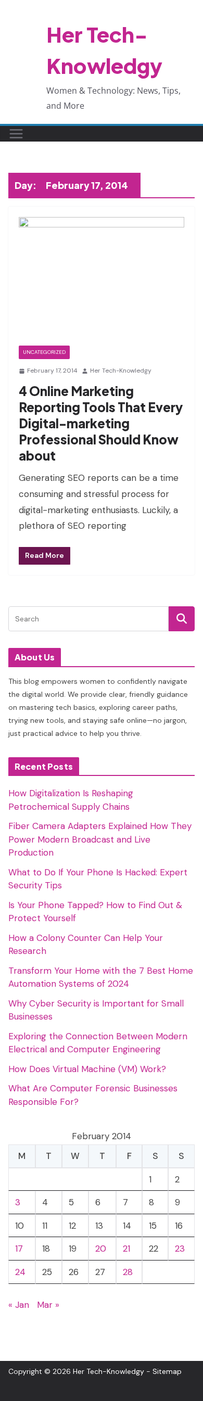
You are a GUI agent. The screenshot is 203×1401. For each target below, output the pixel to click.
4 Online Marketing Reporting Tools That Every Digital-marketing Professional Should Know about (101, 423)
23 (180, 1248)
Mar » (48, 1304)
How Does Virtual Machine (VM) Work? (87, 1069)
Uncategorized (44, 352)
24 (20, 1272)
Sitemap (167, 1371)
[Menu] (16, 134)
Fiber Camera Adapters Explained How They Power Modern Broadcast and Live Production (100, 839)
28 (128, 1272)
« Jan (18, 1304)
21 (126, 1248)
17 (19, 1248)
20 (100, 1248)
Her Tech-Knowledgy (120, 370)
